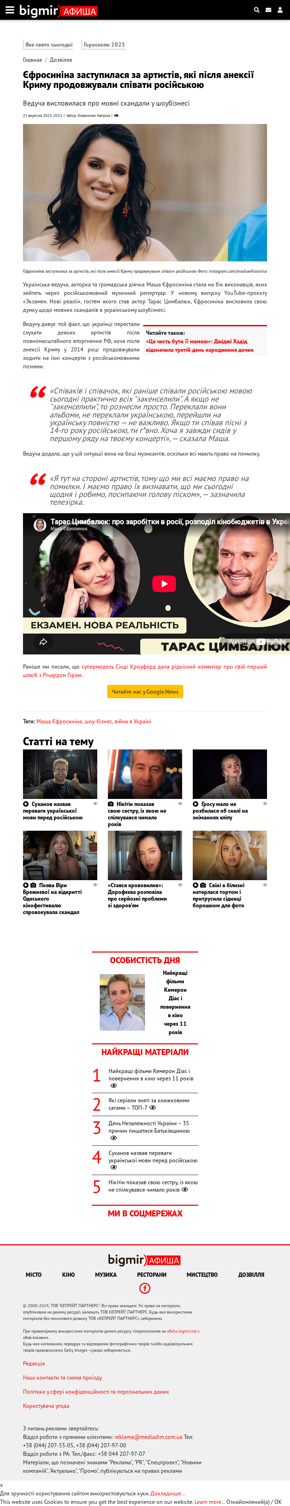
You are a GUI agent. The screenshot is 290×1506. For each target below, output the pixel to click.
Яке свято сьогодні (48, 44)
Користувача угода (46, 1405)
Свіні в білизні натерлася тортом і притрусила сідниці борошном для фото (218, 895)
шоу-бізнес (98, 721)
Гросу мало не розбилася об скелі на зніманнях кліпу (220, 810)
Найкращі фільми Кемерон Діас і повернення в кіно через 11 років (151, 1074)
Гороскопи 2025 (104, 44)
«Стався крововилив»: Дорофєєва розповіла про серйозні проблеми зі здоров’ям (137, 895)
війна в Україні (133, 721)
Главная (32, 59)
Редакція (34, 1363)
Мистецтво (202, 1274)
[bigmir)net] (40, 9)
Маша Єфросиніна (59, 721)
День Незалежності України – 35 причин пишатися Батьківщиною (149, 1127)
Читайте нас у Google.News (145, 691)
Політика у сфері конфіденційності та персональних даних (96, 1391)
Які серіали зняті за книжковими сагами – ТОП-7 (149, 1104)
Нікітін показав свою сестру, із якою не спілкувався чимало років (137, 814)
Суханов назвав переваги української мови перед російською (53, 810)
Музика (106, 1274)
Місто (34, 1274)
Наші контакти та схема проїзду (62, 1377)
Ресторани (152, 1274)
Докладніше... (168, 1493)
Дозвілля (61, 59)
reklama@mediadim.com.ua (148, 1436)
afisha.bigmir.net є (183, 1331)
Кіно (68, 1274)
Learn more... (210, 1501)
